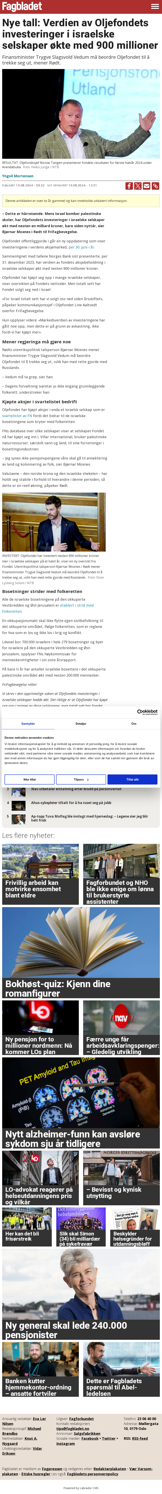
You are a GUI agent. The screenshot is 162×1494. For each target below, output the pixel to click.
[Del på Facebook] (129, 186)
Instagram (65, 1443)
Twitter (109, 1438)
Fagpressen (52, 1468)
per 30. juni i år (81, 247)
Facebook (90, 1438)
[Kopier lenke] (155, 186)
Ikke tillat (30, 779)
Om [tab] (133, 723)
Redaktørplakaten (109, 1468)
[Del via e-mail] (146, 186)
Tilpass (79, 779)
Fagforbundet (81, 1418)
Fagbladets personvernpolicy (92, 1474)
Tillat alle (132, 779)
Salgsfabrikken (87, 1433)
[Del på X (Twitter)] (138, 186)
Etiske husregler (35, 1474)
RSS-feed (140, 1438)
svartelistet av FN (17, 415)
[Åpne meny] (155, 7)
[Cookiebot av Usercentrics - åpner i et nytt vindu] (140, 712)
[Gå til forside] (22, 7)
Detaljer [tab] (81, 723)
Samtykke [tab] (28, 723)
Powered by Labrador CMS (81, 1488)
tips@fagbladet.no (72, 1428)
